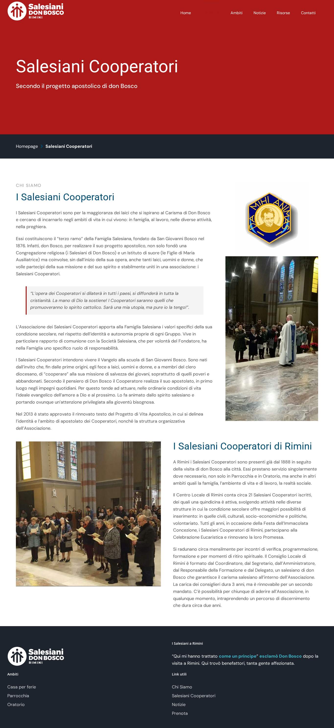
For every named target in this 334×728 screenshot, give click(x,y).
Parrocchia (18, 696)
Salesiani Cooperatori (193, 696)
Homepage (27, 146)
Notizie (179, 704)
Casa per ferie (21, 687)
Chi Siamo (182, 687)
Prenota (180, 713)
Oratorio (16, 704)
